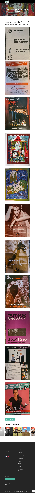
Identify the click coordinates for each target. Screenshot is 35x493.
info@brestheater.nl (9, 450)
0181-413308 (7, 451)
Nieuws (19, 466)
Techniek (6, 484)
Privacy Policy (7, 483)
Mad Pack (27, 491)
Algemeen (20, 452)
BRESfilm (19, 464)
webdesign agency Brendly (21, 491)
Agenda (19, 449)
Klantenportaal (20, 469)
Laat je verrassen (21, 455)
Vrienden (19, 463)
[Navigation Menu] (29, 1)
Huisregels (20, 461)
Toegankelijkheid (21, 458)
